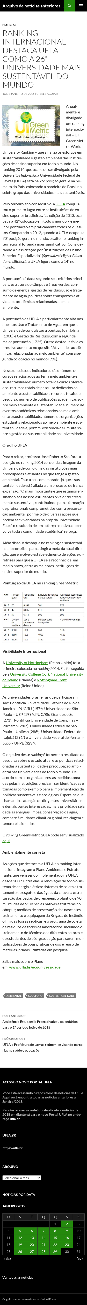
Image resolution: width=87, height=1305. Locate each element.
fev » (80, 1258)
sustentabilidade (61, 995)
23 (67, 1245)
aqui (6, 840)
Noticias (9, 25)
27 (32, 1251)
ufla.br (15, 1119)
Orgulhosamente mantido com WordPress (29, 1299)
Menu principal (81, 5)
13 (32, 1238)
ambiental (14, 995)
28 (43, 1251)
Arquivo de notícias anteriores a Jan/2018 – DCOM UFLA (33, 5)
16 (67, 1238)
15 (55, 1238)
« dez (7, 1258)
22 (55, 1245)
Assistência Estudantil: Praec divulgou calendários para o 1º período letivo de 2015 (40, 1021)
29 (55, 1251)
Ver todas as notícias (17, 1277)
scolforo (35, 995)
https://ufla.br (12, 1148)
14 (43, 1238)
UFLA (60, 204)
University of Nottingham (27, 662)
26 (20, 1251)
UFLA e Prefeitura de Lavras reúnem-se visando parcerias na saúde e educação (43, 1044)
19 (20, 1245)
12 (20, 1238)
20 (32, 1245)
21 (43, 1245)
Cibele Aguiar (47, 93)
